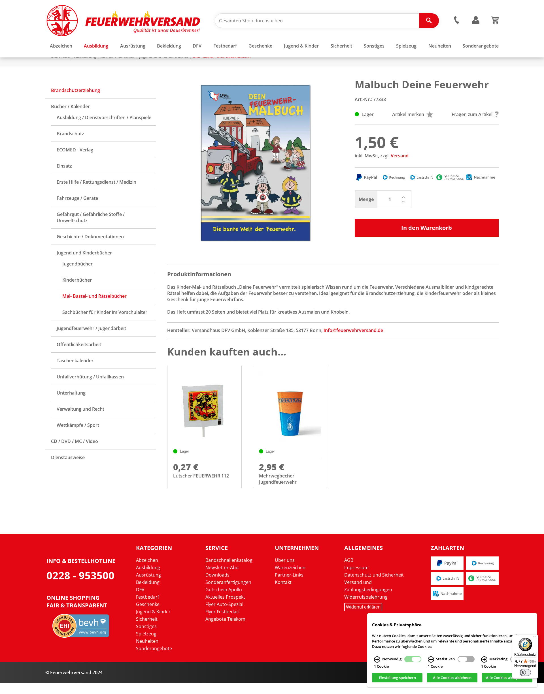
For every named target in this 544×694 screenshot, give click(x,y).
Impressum (356, 567)
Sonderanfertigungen (228, 582)
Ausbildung (148, 567)
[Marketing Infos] (484, 659)
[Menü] (535, 638)
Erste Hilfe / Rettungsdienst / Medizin (96, 182)
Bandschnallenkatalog (228, 560)
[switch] (525, 672)
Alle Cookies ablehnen (452, 677)
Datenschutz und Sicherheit (374, 575)
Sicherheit (147, 619)
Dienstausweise (68, 457)
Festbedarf (147, 597)
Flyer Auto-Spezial (224, 604)
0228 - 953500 (80, 575)
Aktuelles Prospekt (225, 597)
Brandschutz (70, 133)
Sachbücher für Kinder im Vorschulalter (104, 312)
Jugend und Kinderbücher (84, 253)
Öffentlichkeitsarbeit (79, 344)
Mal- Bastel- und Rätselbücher (94, 296)
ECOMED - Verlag (75, 150)
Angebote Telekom (225, 619)
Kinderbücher (77, 280)
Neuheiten (147, 641)
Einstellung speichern (397, 677)
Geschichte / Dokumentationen (90, 237)
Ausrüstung (148, 575)
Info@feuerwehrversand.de (353, 330)
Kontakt (283, 582)
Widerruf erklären (363, 607)
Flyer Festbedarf (222, 612)
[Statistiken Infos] (431, 659)
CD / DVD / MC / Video (74, 441)
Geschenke (148, 604)
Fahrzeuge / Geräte (77, 198)
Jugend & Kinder (153, 612)
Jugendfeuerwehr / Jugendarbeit (91, 328)
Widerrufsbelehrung (366, 597)
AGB (348, 560)
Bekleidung (148, 582)
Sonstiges (146, 626)
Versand (400, 156)
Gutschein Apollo (223, 589)
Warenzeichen (290, 567)
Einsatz (64, 166)
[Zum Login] (475, 20)
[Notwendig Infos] (377, 659)
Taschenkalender (75, 360)
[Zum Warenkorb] (495, 22)
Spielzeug (146, 634)
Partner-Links (289, 575)
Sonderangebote (154, 648)
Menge (366, 199)
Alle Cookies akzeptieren (507, 677)
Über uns (285, 560)
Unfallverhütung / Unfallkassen (90, 377)
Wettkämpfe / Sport (78, 425)
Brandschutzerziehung (75, 90)
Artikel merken (408, 114)
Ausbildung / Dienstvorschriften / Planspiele (104, 117)
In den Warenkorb (426, 228)
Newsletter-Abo (222, 567)
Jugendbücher (77, 264)
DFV (140, 589)
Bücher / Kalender (70, 106)
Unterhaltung (71, 393)
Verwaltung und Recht (80, 409)
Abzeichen (147, 560)
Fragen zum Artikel (472, 114)
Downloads (217, 575)
